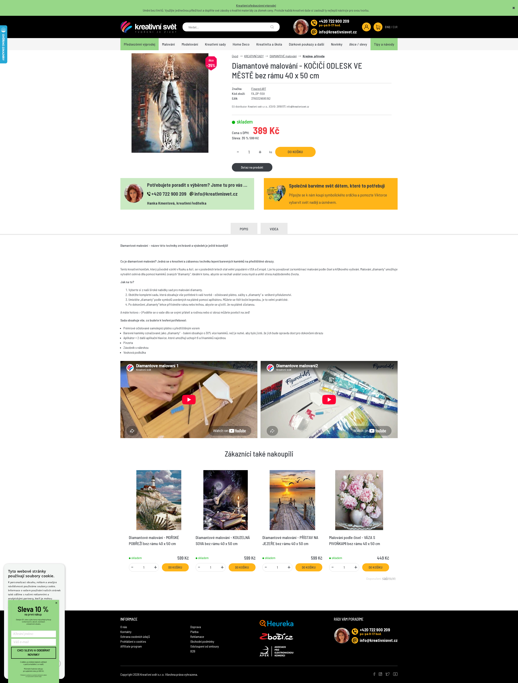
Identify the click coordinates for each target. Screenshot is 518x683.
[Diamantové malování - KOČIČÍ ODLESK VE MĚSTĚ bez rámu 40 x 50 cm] (170, 103)
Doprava (195, 627)
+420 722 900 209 (334, 21)
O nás (123, 627)
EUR (395, 27)
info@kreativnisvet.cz (338, 31)
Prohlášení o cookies (133, 641)
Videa (274, 229)
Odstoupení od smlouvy (204, 646)
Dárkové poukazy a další (306, 44)
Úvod (235, 56)
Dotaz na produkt (252, 167)
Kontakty (126, 632)
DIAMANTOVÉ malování (283, 56)
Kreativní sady (215, 44)
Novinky (336, 44)
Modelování (190, 44)
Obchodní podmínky (202, 641)
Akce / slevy (358, 44)
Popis (244, 229)
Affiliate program (131, 646)
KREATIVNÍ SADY (254, 56)
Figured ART (258, 89)
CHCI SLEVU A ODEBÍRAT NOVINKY (33, 652)
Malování (168, 44)
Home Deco (241, 44)
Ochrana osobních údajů (135, 636)
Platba (194, 632)
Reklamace (197, 636)
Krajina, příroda (314, 56)
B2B (192, 651)
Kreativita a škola (269, 44)
